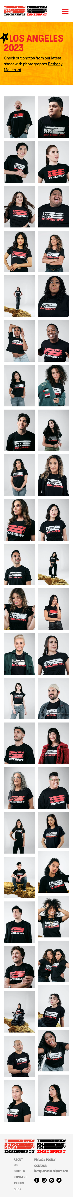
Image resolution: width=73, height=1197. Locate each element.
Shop (17, 1189)
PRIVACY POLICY (44, 1160)
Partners (20, 1177)
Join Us (19, 1183)
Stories (19, 1171)
